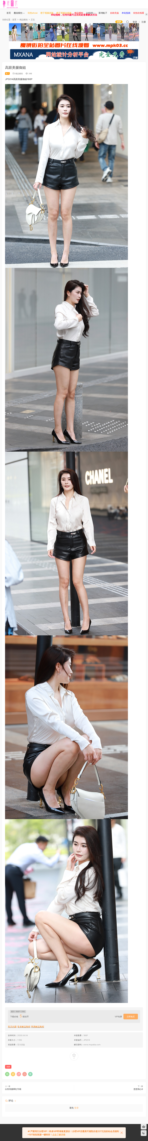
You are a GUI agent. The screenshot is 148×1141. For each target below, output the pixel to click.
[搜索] (127, 22)
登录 (76, 1107)
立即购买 (131, 1016)
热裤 (8, 1067)
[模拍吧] (10, 4)
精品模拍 (19, 73)
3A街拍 (89, 13)
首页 (9, 13)
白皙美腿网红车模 (13, 1089)
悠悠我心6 (138, 1089)
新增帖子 (103, 13)
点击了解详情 (58, 1134)
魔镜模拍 (18, 13)
